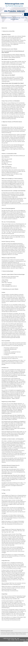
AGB (27, 639)
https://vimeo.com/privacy (7, 557)
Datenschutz (22, 639)
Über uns (17, 639)
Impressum (25, 641)
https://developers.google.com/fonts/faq (12, 588)
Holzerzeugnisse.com (14, 3)
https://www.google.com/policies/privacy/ (10, 590)
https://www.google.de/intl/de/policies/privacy (13, 524)
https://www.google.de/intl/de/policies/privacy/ (11, 620)
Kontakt (12, 639)
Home (9, 639)
